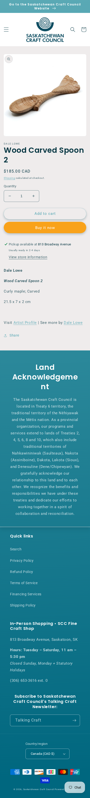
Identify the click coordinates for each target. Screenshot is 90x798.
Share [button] (14, 335)
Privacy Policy (22, 561)
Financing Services (26, 594)
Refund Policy (21, 572)
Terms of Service (24, 583)
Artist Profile (25, 322)
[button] (6, 29)
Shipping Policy (23, 605)
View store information (28, 257)
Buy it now (45, 228)
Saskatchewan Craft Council (38, 789)
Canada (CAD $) (43, 754)
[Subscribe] (74, 720)
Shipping (9, 178)
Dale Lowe (73, 322)
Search (16, 549)
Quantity (10, 186)
